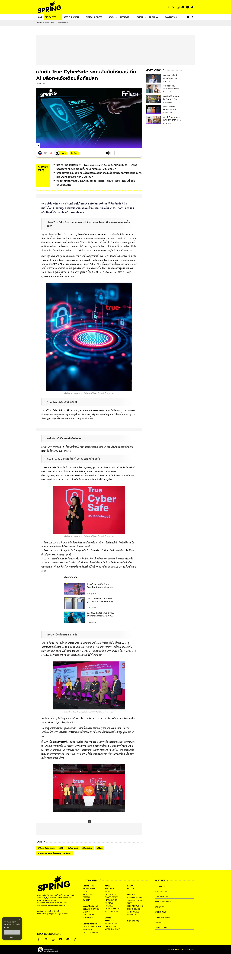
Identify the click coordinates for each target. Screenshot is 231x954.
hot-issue (109, 888)
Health (130, 885)
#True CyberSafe (46, 848)
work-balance (112, 929)
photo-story (111, 897)
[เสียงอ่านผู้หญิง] (61, 153)
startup (86, 897)
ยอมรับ (12, 932)
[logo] (49, 7)
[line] (51, 145)
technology (89, 888)
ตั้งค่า (12, 937)
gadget (86, 900)
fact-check (110, 894)
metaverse (88, 894)
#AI (61, 848)
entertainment (112, 908)
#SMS (100, 848)
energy (86, 912)
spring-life (110, 920)
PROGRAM (131, 894)
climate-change (91, 909)
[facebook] (43, 145)
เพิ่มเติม (6, 927)
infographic (111, 900)
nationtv (159, 907)
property (87, 929)
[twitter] (47, 145)
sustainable (89, 917)
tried (129, 903)
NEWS (107, 885)
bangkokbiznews (163, 901)
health (130, 888)
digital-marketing (92, 926)
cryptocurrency (91, 932)
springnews (160, 912)
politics (109, 906)
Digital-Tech (50, 23)
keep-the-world (135, 906)
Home (39, 23)
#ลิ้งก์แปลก (87, 848)
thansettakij (161, 927)
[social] (168, 7)
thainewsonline (162, 917)
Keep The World (90, 906)
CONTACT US (133, 921)
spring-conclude (135, 900)
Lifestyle (108, 917)
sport (108, 891)
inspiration (110, 926)
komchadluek (161, 896)
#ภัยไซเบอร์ (73, 848)
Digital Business (90, 923)
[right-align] (188, 17)
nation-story (111, 911)
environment (89, 914)
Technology (63, 23)
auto (85, 891)
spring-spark (133, 909)
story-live (132, 914)
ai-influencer (133, 912)
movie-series (111, 923)
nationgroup (161, 891)
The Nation (160, 886)
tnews (158, 922)
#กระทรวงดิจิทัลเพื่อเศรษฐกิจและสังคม (54, 853)
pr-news (109, 903)
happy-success (134, 897)
